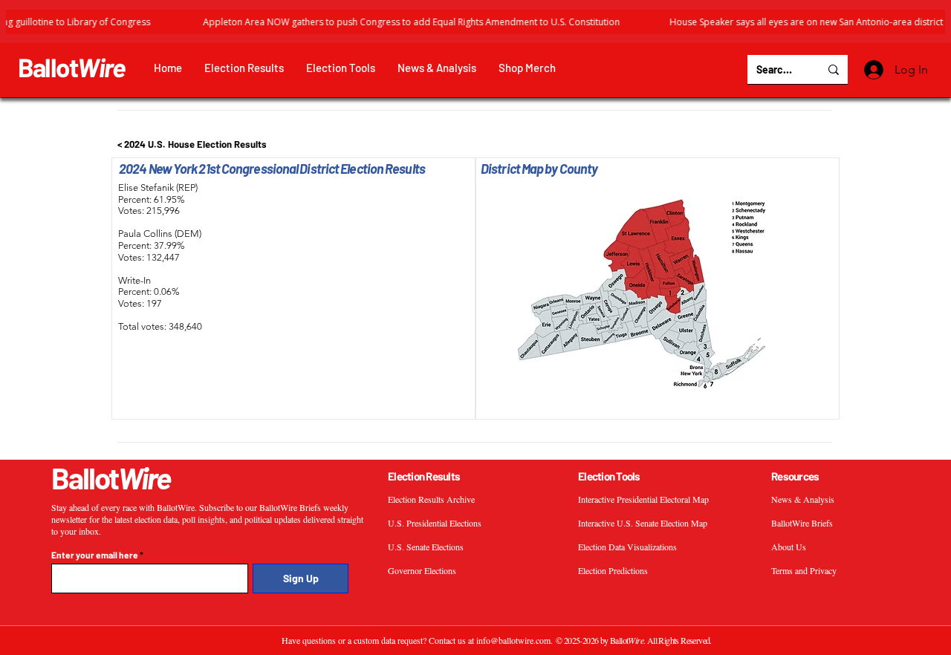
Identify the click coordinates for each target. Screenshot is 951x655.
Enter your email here (94, 554)
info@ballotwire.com (513, 640)
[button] (244, 68)
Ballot (72, 66)
